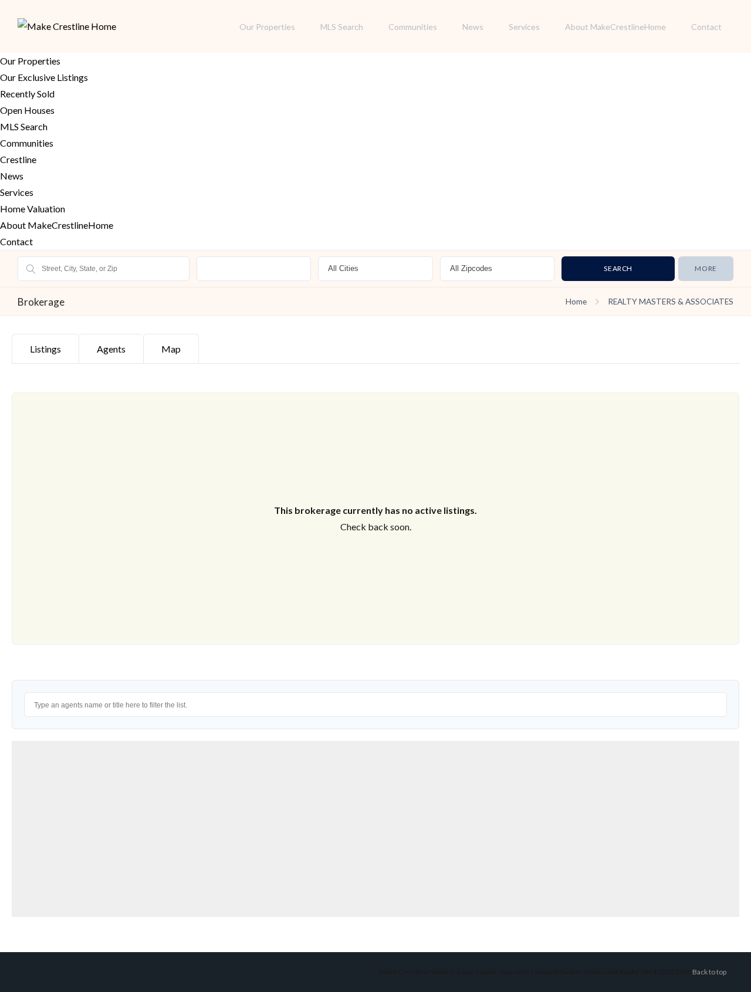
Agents (111, 348)
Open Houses (27, 110)
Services (524, 27)
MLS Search (341, 27)
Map (171, 348)
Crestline (18, 159)
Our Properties (267, 27)
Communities (412, 27)
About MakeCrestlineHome (615, 27)
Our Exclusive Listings (44, 77)
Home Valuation (32, 208)
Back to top (709, 971)
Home (576, 301)
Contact (706, 27)
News (472, 27)
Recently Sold (27, 93)
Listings (45, 348)
